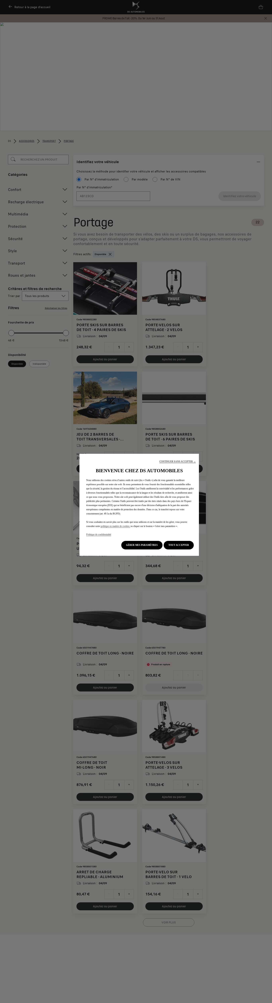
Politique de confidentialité (98, 534)
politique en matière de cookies (115, 526)
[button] (177, 461)
